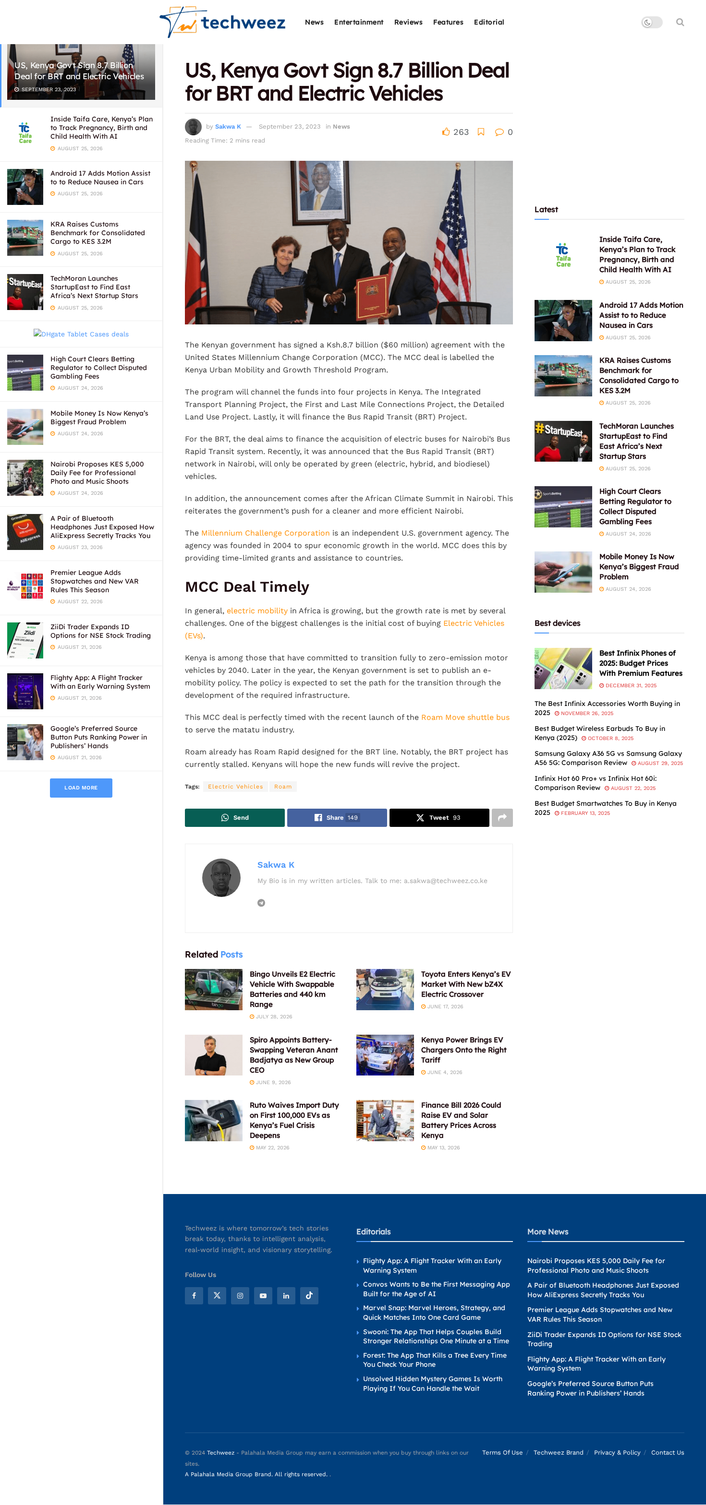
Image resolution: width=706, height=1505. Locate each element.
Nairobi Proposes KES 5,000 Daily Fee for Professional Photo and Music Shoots (97, 473)
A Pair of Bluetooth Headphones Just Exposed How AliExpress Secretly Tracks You (102, 527)
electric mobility (257, 610)
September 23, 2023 (290, 126)
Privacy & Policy (617, 1453)
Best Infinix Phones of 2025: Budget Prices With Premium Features (640, 663)
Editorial (489, 22)
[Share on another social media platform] (502, 818)
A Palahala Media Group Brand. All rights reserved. (257, 1474)
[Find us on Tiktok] (309, 1295)
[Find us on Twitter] (217, 1295)
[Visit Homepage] (223, 22)
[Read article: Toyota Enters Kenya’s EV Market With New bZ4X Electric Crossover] (385, 989)
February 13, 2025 (584, 813)
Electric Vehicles (235, 786)
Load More (81, 788)
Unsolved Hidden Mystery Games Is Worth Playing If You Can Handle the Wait (432, 1383)
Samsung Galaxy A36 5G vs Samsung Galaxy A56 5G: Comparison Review (608, 758)
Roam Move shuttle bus (465, 717)
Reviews (408, 22)
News (314, 22)
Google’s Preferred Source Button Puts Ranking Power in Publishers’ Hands (98, 737)
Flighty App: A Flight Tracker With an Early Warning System (100, 682)
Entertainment (359, 22)
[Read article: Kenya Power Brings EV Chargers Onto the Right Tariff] (385, 1055)
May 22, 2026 (272, 1148)
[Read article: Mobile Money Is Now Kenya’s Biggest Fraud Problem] (563, 572)
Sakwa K (228, 126)
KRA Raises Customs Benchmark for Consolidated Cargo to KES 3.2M (97, 233)
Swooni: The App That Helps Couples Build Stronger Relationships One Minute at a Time (436, 1336)
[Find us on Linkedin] (286, 1295)
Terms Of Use (502, 1453)
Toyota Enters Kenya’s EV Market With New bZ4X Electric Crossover (466, 984)
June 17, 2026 (444, 1006)
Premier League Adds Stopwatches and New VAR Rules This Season (94, 581)
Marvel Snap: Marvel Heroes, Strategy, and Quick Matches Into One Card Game (434, 1313)
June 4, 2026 (444, 1072)
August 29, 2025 (659, 763)
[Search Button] (680, 22)
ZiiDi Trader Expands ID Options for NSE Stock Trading (100, 631)
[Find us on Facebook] (194, 1295)
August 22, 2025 (632, 788)
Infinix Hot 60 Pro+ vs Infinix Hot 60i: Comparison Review (596, 783)
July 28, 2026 (273, 1017)
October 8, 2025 (609, 738)
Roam (283, 786)
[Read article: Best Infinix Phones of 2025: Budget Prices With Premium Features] (563, 668)
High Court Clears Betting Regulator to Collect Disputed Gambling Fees (98, 368)
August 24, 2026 (627, 534)
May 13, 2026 (443, 1148)
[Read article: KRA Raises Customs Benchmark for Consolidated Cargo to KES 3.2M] (563, 375)
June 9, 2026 (272, 1082)
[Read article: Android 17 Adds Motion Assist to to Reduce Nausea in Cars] (563, 320)
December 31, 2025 (630, 685)
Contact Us (667, 1453)
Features (448, 22)
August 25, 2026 (627, 282)
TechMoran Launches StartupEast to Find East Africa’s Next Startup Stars (94, 287)
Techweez (220, 1453)
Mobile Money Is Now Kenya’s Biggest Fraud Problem (99, 417)
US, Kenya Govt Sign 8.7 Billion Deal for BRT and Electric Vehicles (79, 70)
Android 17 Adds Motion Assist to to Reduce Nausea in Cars (100, 177)
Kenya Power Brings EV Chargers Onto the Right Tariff (464, 1049)
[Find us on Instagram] (240, 1295)
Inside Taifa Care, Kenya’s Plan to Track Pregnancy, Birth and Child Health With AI (101, 128)
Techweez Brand (559, 1453)
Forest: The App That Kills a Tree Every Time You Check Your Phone (435, 1360)
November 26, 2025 (586, 713)
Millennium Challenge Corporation (265, 533)
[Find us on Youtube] (263, 1295)
